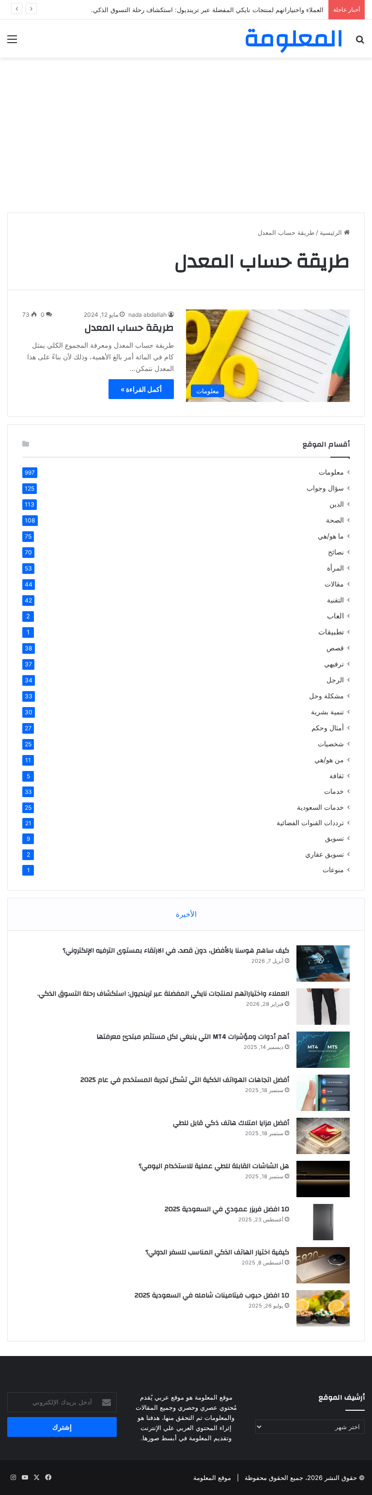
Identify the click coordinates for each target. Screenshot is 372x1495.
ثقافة (336, 775)
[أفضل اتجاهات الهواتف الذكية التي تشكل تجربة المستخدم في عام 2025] (323, 1093)
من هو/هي (329, 759)
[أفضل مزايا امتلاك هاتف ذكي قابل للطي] (323, 1136)
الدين (336, 504)
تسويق (334, 838)
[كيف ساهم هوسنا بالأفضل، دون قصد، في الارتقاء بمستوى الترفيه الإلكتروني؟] (323, 963)
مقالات (334, 584)
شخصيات (331, 744)
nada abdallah (147, 314)
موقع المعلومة (212, 1477)
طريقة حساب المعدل (129, 328)
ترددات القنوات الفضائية (310, 823)
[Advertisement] (186, 135)
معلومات (331, 472)
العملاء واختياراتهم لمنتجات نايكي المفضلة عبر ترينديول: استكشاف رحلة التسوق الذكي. (207, 10)
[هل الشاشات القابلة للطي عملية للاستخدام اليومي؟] (323, 1179)
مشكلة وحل (326, 696)
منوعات (333, 870)
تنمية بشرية (327, 712)
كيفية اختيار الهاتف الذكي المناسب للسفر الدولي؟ (217, 1252)
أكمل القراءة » (141, 389)
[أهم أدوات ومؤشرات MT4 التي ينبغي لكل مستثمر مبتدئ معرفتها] (323, 1050)
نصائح (336, 552)
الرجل (335, 680)
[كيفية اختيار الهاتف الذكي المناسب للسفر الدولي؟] (323, 1265)
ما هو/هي (331, 536)
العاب (335, 615)
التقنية (335, 600)
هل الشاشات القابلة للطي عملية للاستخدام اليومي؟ (214, 1166)
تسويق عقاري (324, 854)
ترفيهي (334, 664)
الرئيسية (332, 232)
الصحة (335, 520)
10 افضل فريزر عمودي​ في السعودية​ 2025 (227, 1209)
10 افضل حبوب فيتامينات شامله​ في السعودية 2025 (212, 1295)
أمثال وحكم (327, 728)
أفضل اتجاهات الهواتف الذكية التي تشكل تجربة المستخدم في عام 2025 (184, 1080)
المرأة (335, 568)
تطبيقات (331, 631)
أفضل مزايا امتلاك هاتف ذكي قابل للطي (231, 1123)
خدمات (334, 791)
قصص (335, 648)
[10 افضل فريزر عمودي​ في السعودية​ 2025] (323, 1222)
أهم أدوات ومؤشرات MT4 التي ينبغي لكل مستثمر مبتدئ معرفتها (192, 1037)
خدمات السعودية (320, 807)
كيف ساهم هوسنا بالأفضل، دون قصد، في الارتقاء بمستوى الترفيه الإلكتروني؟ (175, 950)
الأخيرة (186, 914)
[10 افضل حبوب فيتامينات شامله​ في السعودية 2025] (323, 1308)
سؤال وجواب (325, 488)
